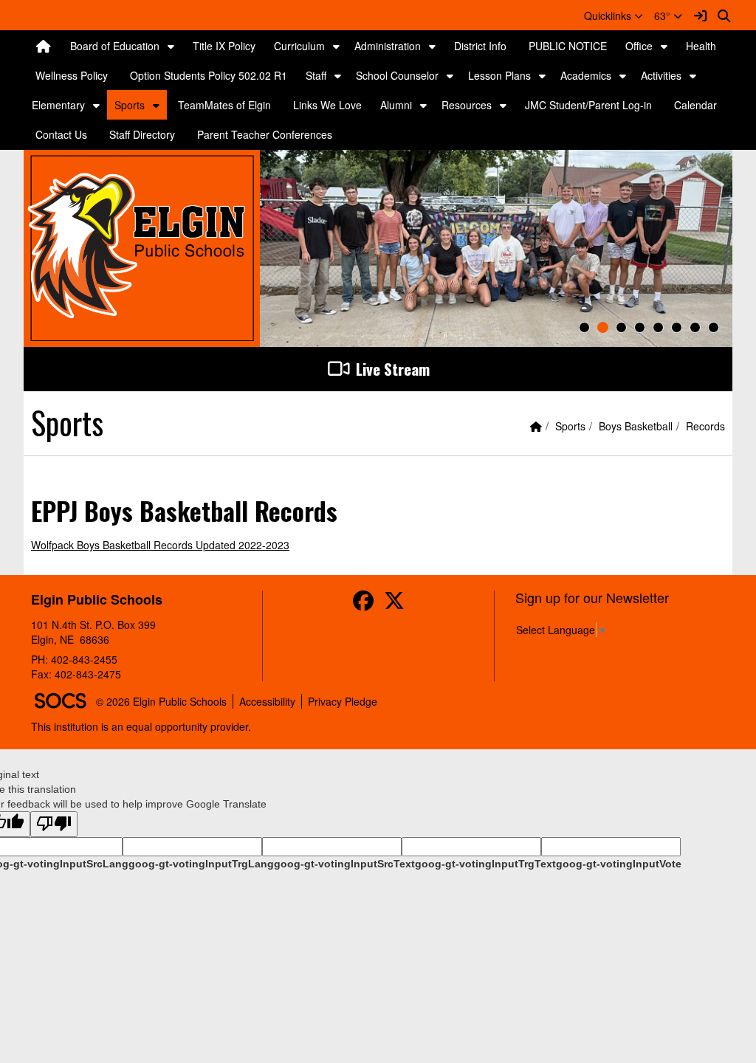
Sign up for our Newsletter (592, 597)
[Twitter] (394, 603)
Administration (387, 45)
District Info (480, 45)
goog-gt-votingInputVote (618, 864)
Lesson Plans (499, 75)
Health (701, 45)
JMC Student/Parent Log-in (588, 104)
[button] (613, 15)
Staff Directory (142, 134)
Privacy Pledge (342, 701)
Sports (129, 104)
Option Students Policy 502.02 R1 (208, 75)
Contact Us (61, 134)
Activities (661, 75)
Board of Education (114, 45)
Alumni (396, 104)
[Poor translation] (54, 824)
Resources (466, 104)
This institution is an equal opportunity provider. (141, 726)
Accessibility (267, 701)
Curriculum (299, 45)
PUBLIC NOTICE (568, 45)
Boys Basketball (636, 426)
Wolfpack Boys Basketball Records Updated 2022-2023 (160, 544)
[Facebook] (363, 603)
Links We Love (327, 104)
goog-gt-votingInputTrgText (485, 864)
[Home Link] (43, 46)
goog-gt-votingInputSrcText (344, 864)
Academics (585, 75)
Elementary (58, 104)
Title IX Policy (224, 45)
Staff (316, 75)
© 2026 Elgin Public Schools (161, 701)
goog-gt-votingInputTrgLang (201, 864)
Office (639, 45)
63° (663, 15)
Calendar (695, 104)
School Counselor (397, 75)
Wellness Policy (71, 75)
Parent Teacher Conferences (264, 134)
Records (705, 426)
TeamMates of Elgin (224, 104)
